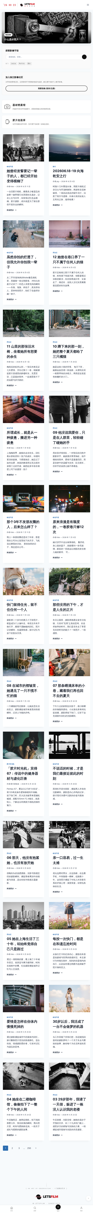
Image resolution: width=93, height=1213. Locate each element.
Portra (21, 63)
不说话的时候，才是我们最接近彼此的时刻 (68, 773)
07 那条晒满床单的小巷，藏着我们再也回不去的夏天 (69, 691)
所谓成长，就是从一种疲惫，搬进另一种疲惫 (22, 437)
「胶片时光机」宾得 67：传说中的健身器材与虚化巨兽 (22, 773)
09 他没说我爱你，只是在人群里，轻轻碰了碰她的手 (69, 437)
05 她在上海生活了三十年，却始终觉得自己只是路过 (23, 944)
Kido (12, 186)
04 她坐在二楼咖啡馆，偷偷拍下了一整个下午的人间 (22, 1104)
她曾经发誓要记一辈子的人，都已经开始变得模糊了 (22, 176)
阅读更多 (11, 210)
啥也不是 (10, 166)
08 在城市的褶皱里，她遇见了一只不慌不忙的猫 (23, 691)
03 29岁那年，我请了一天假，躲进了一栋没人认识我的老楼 (69, 1104)
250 (29, 1148)
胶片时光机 (10, 764)
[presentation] (23, 148)
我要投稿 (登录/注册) (46, 88)
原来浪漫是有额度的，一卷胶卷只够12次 (68, 527)
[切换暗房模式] (88, 1198)
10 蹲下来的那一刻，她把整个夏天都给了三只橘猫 (69, 351)
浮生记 (55, 252)
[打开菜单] (88, 5)
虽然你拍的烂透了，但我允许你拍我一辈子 (22, 262)
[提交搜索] (84, 57)
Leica (13, 63)
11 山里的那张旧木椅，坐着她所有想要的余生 (22, 351)
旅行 (54, 166)
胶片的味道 (15, 784)
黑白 (29, 63)
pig (58, 181)
